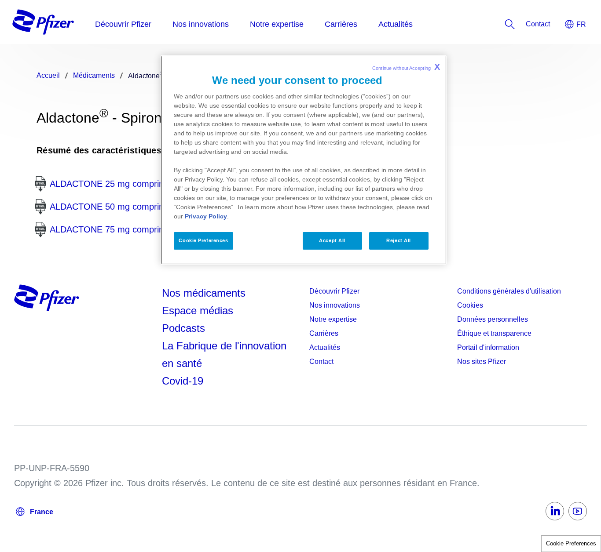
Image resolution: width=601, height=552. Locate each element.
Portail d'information (488, 347)
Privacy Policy (206, 216)
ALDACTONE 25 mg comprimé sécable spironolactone (156, 184)
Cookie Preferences (571, 543)
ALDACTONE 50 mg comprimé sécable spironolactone (156, 206)
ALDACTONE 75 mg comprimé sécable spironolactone (156, 229)
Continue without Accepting (406, 67)
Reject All (398, 240)
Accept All (332, 240)
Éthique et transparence (494, 333)
